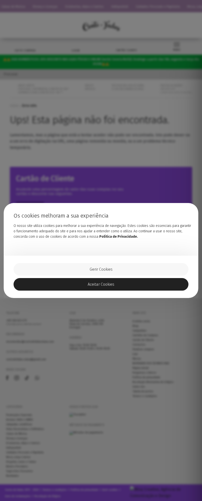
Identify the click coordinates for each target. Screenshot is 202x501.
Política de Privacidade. (118, 237)
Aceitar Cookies (101, 284)
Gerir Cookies (101, 269)
